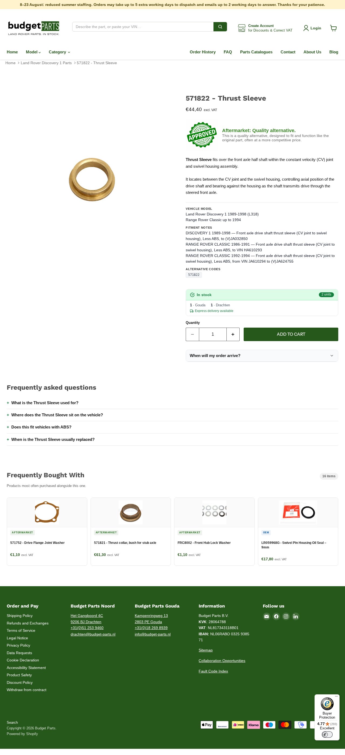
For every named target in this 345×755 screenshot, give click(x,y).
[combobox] (143, 26)
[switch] (327, 734)
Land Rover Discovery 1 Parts (46, 63)
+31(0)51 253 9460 (87, 628)
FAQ (228, 52)
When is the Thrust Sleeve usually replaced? (53, 439)
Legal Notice (17, 638)
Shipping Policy (20, 615)
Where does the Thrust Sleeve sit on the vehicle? (57, 415)
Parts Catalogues (256, 52)
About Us (312, 52)
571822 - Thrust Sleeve (97, 63)
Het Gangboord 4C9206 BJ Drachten (87, 618)
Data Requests (19, 653)
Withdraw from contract (26, 690)
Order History (203, 52)
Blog (333, 52)
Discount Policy (20, 682)
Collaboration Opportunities (222, 660)
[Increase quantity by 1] (233, 334)
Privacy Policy (18, 645)
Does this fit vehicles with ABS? (41, 427)
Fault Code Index (213, 671)
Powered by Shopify (22, 734)
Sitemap (206, 650)
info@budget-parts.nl (153, 634)
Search (12, 722)
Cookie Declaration (23, 660)
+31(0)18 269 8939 (151, 628)
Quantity (193, 323)
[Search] (220, 26)
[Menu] (336, 697)
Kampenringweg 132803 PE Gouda (151, 618)
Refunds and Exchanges (28, 623)
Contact (288, 52)
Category (58, 52)
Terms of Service (21, 630)
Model (32, 52)
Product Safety (19, 675)
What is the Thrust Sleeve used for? (44, 402)
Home (12, 52)
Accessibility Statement (26, 667)
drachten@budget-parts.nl (93, 634)
